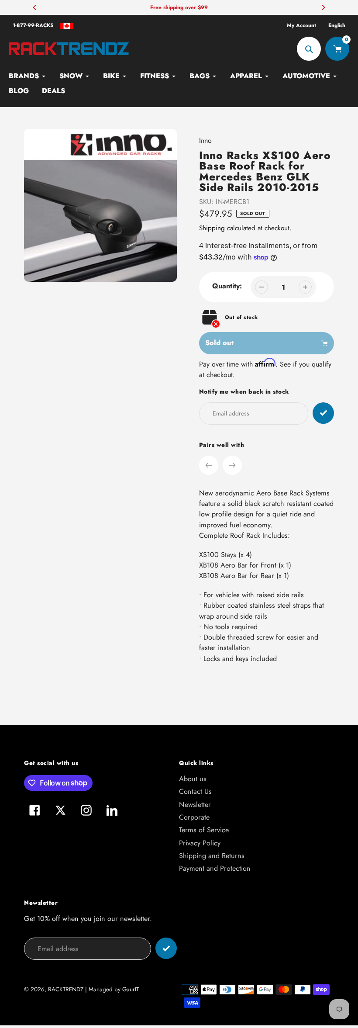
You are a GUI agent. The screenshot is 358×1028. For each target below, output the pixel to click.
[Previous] (35, 7)
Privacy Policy (199, 843)
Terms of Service (204, 830)
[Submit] (166, 948)
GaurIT (130, 989)
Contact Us (195, 791)
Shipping (212, 228)
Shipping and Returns (211, 856)
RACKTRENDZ (65, 989)
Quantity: (227, 286)
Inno (205, 140)
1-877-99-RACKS (33, 25)
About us (193, 779)
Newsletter (195, 805)
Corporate (194, 817)
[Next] (323, 7)
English (336, 25)
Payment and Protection (215, 868)
